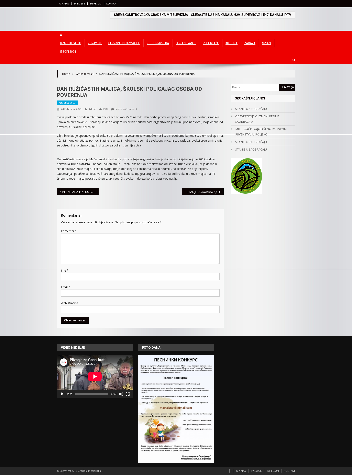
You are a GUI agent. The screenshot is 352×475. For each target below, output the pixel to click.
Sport (266, 43)
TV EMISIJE (79, 3)
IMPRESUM (95, 3)
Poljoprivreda (158, 43)
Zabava (249, 43)
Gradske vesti (70, 43)
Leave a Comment (126, 109)
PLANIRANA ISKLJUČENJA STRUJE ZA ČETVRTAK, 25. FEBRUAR (80, 192)
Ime (64, 270)
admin (92, 109)
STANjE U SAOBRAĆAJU (202, 192)
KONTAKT (112, 3)
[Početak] (62, 394)
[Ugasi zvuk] (121, 394)
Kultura (232, 43)
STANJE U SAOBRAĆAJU (251, 109)
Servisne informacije (124, 43)
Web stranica (69, 303)
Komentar (69, 231)
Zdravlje (95, 43)
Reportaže (211, 43)
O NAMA (64, 3)
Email (65, 287)
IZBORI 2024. (68, 51)
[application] (95, 376)
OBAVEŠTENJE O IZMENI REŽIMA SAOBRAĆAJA (257, 118)
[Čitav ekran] (128, 394)
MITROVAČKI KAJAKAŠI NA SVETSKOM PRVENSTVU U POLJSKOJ (261, 131)
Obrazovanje (186, 43)
